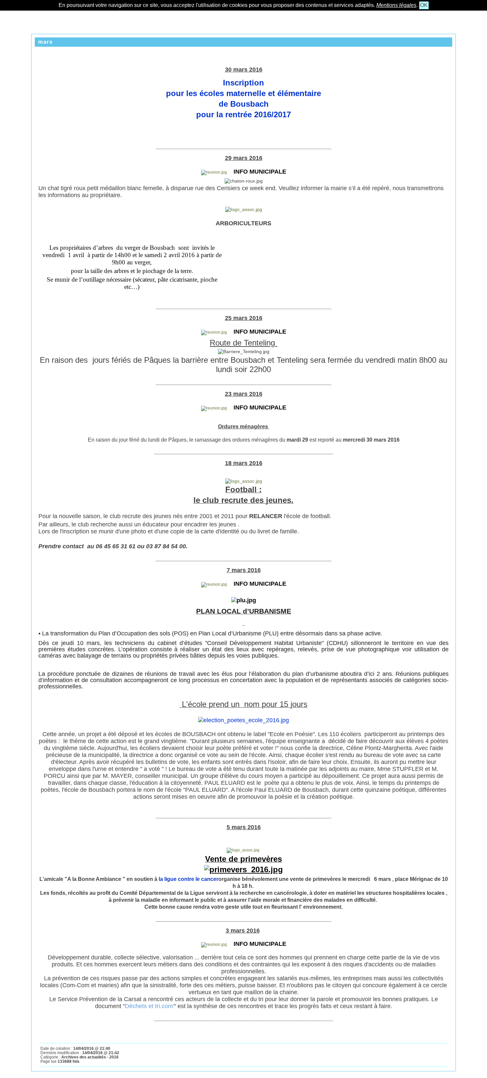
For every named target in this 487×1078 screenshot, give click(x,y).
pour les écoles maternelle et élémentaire (243, 93)
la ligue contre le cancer (188, 879)
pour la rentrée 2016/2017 (243, 114)
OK (424, 5)
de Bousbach (244, 103)
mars (45, 42)
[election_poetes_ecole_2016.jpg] (243, 720)
